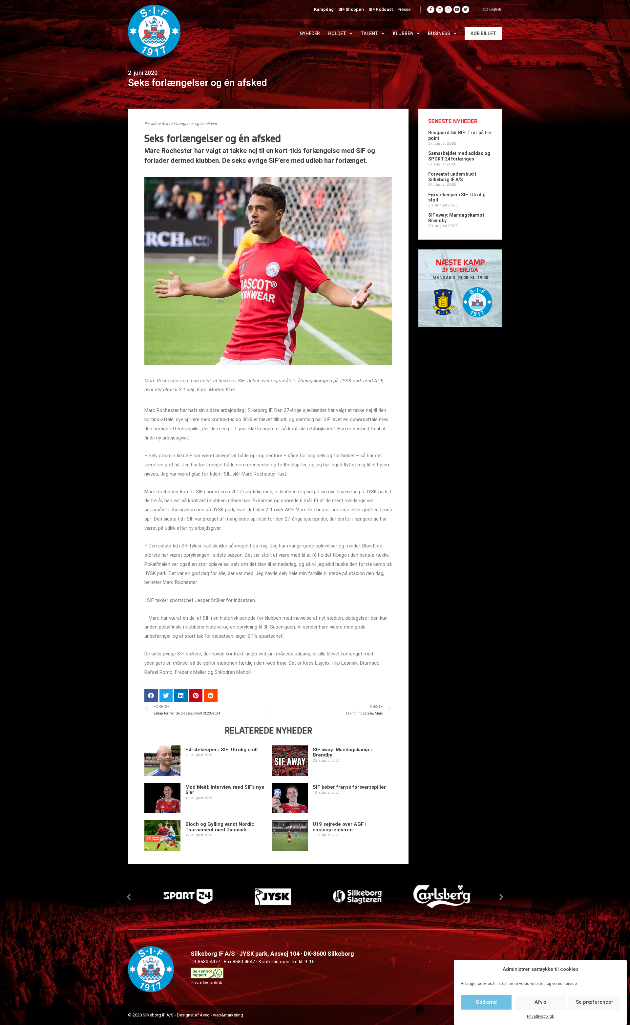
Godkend (486, 1002)
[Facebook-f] (430, 9)
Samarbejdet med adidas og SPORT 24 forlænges (459, 156)
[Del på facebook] (151, 695)
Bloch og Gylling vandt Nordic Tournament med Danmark (219, 827)
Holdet (337, 33)
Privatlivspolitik (540, 1016)
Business (439, 33)
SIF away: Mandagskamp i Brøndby (342, 752)
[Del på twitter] (166, 695)
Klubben (403, 33)
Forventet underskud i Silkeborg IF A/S (452, 176)
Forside (150, 124)
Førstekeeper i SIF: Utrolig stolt (221, 750)
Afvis (540, 1002)
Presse (404, 9)
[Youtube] (457, 9)
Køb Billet (483, 33)
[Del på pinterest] (196, 695)
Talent (369, 33)
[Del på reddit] (211, 695)
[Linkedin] (439, 9)
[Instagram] (448, 9)
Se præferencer (594, 1002)
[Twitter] (465, 9)
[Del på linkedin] (181, 695)
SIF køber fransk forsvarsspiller (349, 787)
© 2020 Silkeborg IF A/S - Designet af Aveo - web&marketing (185, 1015)
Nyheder (310, 33)
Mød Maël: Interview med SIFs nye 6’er (224, 790)
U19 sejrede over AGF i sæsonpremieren (340, 827)
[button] (129, 896)
